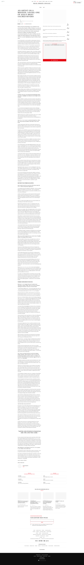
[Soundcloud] (80, 2)
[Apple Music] (46, 540)
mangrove (23, 298)
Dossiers (37, 531)
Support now (55, 60)
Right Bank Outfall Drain (26, 380)
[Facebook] (75, 2)
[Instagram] (76, 2)
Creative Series (48, 531)
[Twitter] (77, 2)
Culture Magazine (48, 530)
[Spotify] (44, 540)
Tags (43, 537)
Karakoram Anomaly (37, 438)
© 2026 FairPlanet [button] (42, 557)
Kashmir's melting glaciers (26, 45)
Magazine (40, 1)
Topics (35, 1)
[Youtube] (79, 2)
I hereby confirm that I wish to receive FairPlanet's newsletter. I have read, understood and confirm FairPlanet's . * (42, 525)
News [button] (49, 1)
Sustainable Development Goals (35, 538)
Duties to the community (46, 483)
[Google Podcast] (48, 540)
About (32, 1)
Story (37, 1)
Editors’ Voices (38, 530)
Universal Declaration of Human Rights (47, 538)
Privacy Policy (44, 525)
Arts (20, 20)
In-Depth (43, 1)
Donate (51, 1)
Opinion (46, 1)
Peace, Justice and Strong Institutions (23, 483)
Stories (43, 530)
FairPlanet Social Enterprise (46, 534)
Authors (41, 537)
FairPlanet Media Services (37, 534)
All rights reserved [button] (42, 558)
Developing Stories (43, 531)
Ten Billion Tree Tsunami (32, 290)
